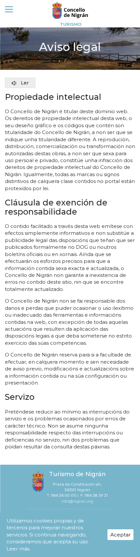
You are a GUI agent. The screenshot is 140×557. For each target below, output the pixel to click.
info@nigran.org (77, 501)
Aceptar (120, 535)
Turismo (71, 24)
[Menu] (9, 9)
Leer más (18, 549)
